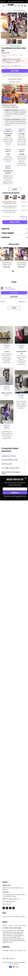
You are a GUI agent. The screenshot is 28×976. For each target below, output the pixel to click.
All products (8, 10)
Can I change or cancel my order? (10, 468)
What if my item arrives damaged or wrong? (11, 472)
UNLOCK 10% (15, 493)
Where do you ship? (7, 463)
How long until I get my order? (10, 459)
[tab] (13, 271)
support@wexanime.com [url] (12, 898)
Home (1, 10)
